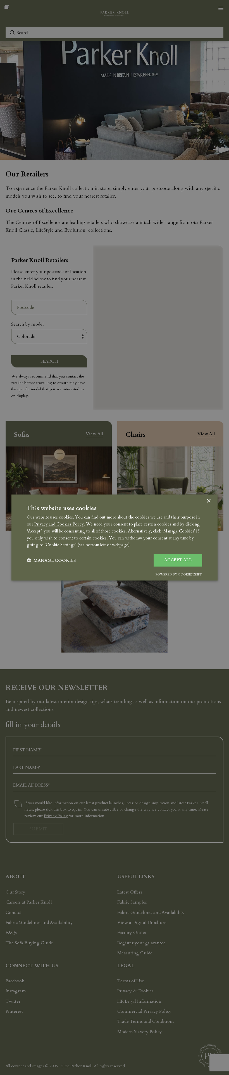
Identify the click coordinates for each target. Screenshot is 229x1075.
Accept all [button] (178, 560)
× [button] (208, 501)
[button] (51, 560)
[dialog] (114, 537)
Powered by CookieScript (179, 574)
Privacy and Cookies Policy (59, 524)
